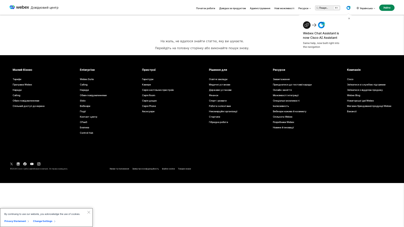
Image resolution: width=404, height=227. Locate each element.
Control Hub (86, 133)
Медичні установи (219, 85)
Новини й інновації (283, 127)
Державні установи (220, 90)
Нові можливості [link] (284, 8)
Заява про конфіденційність (145, 169)
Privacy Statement (15, 221)
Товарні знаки (184, 169)
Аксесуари (148, 111)
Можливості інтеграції (286, 95)
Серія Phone (149, 106)
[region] (46, 217)
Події (83, 111)
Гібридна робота (218, 122)
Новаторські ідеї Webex (360, 101)
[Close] (88, 212)
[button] (348, 8)
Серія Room (148, 95)
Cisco (350, 79)
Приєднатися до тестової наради (292, 85)
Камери (146, 85)
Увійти (386, 7)
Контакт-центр (88, 117)
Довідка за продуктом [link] (232, 8)
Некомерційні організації (223, 111)
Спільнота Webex (283, 117)
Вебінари (85, 106)
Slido (83, 101)
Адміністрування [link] (260, 8)
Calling (16, 95)
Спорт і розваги (218, 101)
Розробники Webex (283, 122)
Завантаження (281, 79)
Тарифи (17, 79)
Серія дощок (149, 101)
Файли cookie (168, 169)
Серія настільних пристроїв (157, 90)
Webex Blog (353, 95)
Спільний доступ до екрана (29, 106)
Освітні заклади (218, 79)
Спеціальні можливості (286, 101)
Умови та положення (119, 169)
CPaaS (83, 122)
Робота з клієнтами (220, 106)
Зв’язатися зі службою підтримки (366, 85)
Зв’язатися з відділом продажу (365, 90)
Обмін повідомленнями (26, 101)
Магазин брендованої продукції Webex (369, 106)
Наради (17, 90)
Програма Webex (22, 85)
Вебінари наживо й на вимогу (289, 111)
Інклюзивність (281, 106)
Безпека (84, 127)
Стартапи (214, 117)
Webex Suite (87, 79)
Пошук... (323, 7)
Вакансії (351, 111)
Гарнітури (147, 79)
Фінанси (213, 95)
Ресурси (303, 8)
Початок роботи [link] (205, 8)
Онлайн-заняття (282, 90)
